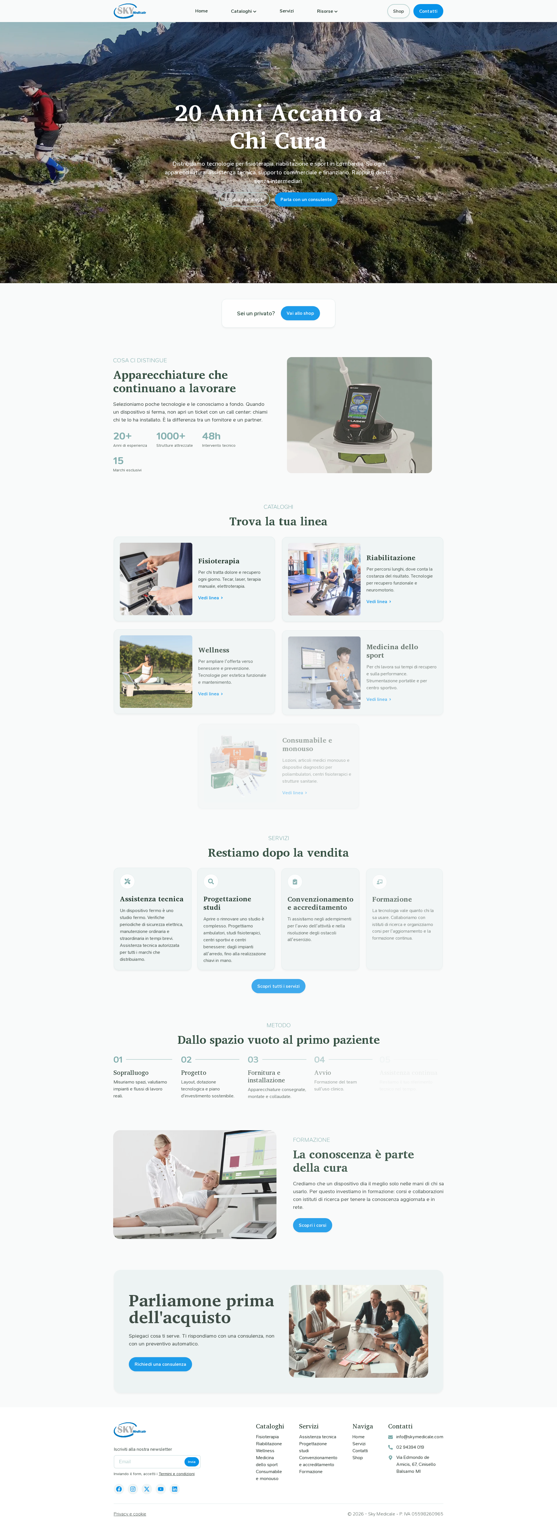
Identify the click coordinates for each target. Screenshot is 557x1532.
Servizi (287, 11)
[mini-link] (119, 1489)
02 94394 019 (410, 1447)
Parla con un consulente (306, 199)
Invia (192, 1461)
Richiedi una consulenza (160, 1364)
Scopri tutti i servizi (278, 984)
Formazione (311, 1471)
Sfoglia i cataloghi (244, 199)
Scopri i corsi (311, 1225)
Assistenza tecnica (317, 1437)
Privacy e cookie (130, 1514)
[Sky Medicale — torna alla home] (130, 11)
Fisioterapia (267, 1437)
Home (201, 11)
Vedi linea (208, 597)
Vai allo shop (300, 313)
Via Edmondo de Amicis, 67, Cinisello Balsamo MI (416, 1464)
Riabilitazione (269, 1444)
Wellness (265, 1451)
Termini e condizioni (177, 1473)
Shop (398, 11)
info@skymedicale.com (419, 1437)
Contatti (428, 11)
